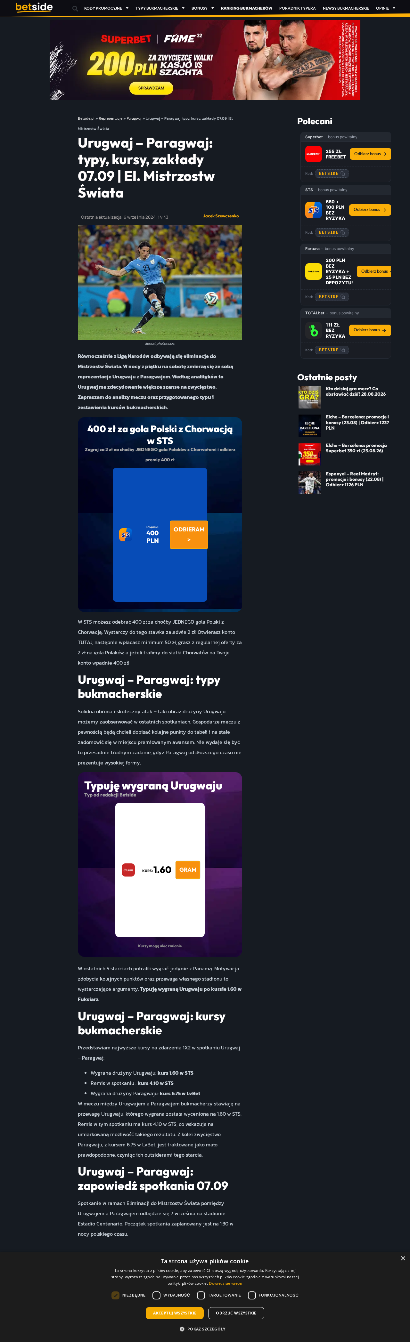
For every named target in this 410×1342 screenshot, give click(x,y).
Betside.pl (86, 118)
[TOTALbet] (313, 330)
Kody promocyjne (103, 8)
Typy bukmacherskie (156, 8)
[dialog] (205, 1297)
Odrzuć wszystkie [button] (236, 1313)
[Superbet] (313, 154)
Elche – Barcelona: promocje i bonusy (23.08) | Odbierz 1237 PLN (357, 422)
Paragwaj (134, 118)
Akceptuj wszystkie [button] (174, 1313)
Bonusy (200, 8)
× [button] (402, 1258)
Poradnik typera (297, 8)
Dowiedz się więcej (225, 1283)
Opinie (382, 8)
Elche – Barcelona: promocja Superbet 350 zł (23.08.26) (356, 448)
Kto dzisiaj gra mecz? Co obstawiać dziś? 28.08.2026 (356, 391)
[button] (75, 8)
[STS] (313, 210)
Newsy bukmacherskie (346, 8)
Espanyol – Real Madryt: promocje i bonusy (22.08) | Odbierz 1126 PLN (354, 479)
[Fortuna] (313, 271)
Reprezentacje (110, 118)
